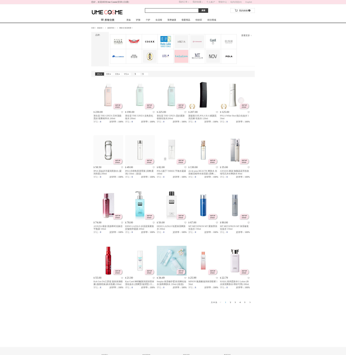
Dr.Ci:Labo (134, 41)
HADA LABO (165, 41)
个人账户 (210, 2)
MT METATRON (197, 56)
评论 (125, 74)
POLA (229, 56)
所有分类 (109, 20)
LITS (165, 56)
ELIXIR (229, 41)
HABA (118, 41)
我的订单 (179, 2)
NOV (213, 56)
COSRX (150, 41)
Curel (213, 41)
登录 (120, 2)
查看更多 (245, 35)
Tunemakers (197, 41)
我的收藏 (197, 2)
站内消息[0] (236, 2)
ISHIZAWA (118, 56)
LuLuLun (181, 56)
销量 (107, 74)
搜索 (203, 10)
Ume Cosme (111, 2)
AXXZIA (181, 41)
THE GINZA (134, 56)
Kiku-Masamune (150, 56)
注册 (126, 2)
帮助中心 (222, 2)
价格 (116, 74)
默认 (99, 74)
